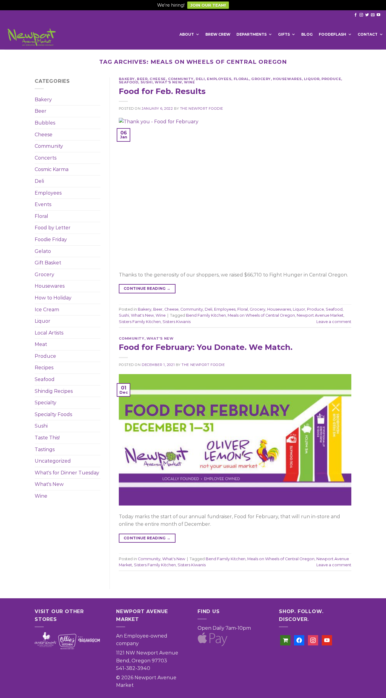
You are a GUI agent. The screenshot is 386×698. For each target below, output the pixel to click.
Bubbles (45, 123)
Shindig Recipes (54, 391)
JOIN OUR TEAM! (208, 5)
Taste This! (47, 438)
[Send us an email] (373, 15)
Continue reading (147, 288)
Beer (40, 111)
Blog (307, 34)
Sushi (41, 426)
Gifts (284, 34)
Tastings (45, 449)
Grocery (44, 274)
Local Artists (49, 333)
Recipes (44, 367)
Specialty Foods (53, 414)
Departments (251, 34)
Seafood (45, 379)
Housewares (50, 286)
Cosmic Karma (51, 169)
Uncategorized (53, 461)
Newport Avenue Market (320, 315)
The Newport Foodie (201, 108)
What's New (49, 484)
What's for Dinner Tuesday (67, 473)
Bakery (43, 99)
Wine (41, 496)
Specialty (45, 403)
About (186, 34)
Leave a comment (333, 321)
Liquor (42, 321)
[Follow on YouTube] (378, 15)
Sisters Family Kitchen (140, 321)
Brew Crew (217, 34)
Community (49, 146)
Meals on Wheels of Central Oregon (261, 315)
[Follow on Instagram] (361, 15)
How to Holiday (53, 298)
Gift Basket (48, 263)
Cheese (43, 134)
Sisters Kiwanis (177, 321)
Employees (48, 193)
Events (43, 204)
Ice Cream (47, 309)
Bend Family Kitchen (206, 315)
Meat (41, 344)
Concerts (45, 158)
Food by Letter (53, 228)
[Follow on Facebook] (355, 15)
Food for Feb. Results (162, 91)
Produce (45, 356)
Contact (368, 34)
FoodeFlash (332, 34)
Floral (41, 216)
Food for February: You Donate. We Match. (206, 347)
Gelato (43, 251)
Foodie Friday (51, 239)
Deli (39, 181)
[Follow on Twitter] (367, 15)
